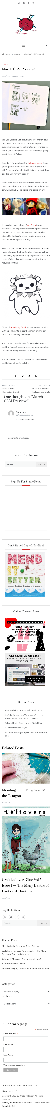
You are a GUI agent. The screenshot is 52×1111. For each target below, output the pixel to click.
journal (5, 64)
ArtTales (31, 225)
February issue (35, 163)
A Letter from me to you (16, 727)
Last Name (8, 1055)
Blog (37, 1085)
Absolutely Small (18, 327)
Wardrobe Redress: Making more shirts (41, 390)
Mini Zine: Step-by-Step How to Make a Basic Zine (25, 968)
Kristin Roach (19, 76)
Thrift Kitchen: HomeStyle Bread (10, 390)
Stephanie (21, 412)
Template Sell (8, 1106)
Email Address (10, 1033)
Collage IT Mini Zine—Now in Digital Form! (24, 723)
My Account (7, 1091)
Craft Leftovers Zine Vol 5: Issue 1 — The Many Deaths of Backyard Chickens (25, 885)
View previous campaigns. (14, 1065)
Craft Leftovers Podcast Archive (17, 1085)
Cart (17, 1091)
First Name (8, 1044)
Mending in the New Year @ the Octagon (23, 710)
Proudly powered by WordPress (17, 1102)
